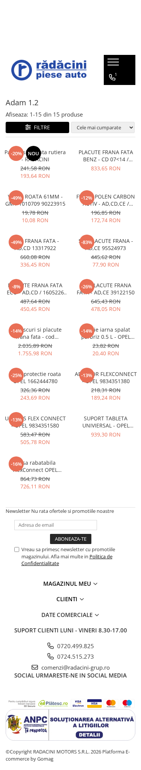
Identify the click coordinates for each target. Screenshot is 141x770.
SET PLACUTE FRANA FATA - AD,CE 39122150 (106, 289)
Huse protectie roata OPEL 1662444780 (35, 377)
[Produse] (114, 64)
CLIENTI (67, 599)
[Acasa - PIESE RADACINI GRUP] (48, 70)
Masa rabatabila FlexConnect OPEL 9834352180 (35, 466)
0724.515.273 (75, 656)
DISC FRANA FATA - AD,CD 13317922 (35, 244)
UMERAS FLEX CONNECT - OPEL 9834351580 (35, 422)
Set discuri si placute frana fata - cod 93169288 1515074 (35, 333)
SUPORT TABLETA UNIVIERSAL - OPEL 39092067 (105, 422)
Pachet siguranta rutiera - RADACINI (35, 156)
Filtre (40, 127)
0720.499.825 (75, 646)
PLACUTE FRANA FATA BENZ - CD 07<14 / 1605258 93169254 (106, 156)
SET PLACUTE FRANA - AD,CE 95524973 (106, 244)
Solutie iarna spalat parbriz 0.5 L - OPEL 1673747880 (105, 333)
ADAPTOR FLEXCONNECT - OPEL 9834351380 (106, 377)
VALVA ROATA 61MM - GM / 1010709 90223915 (35, 200)
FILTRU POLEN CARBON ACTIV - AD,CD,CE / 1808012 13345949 (105, 200)
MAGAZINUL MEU (67, 583)
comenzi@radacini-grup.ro (75, 667)
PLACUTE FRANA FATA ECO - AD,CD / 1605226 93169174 (35, 289)
